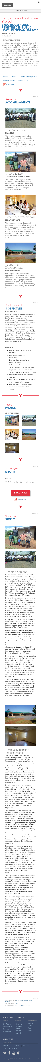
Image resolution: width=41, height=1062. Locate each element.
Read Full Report (22, 499)
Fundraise (16, 1046)
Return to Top (35, 96)
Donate (6, 1046)
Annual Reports (18, 1029)
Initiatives (18, 1027)
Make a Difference (8, 1042)
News (30, 1030)
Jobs (5, 1048)
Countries (18, 1024)
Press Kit (18, 1033)
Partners (6, 1029)
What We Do (7, 1027)
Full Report (10, 85)
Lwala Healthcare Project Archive (18, 1001)
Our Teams (7, 1024)
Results (5, 77)
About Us (5, 1020)
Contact (13, 1048)
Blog (29, 1028)
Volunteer (27, 1046)
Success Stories (23, 80)
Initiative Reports (30, 1024)
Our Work (18, 1020)
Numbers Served (9, 80)
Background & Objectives (28, 77)
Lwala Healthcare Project (22, 1005)
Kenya (17, 1004)
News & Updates (32, 1020)
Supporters (7, 1032)
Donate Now (20, 493)
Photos (13, 77)
